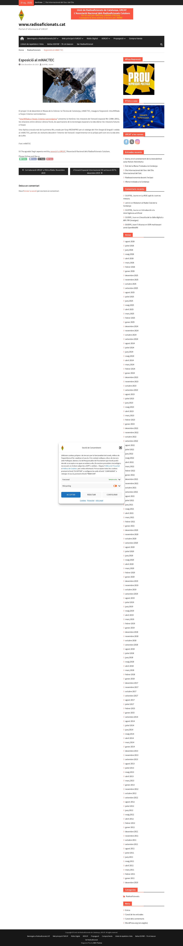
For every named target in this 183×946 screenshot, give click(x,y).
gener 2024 (130, 373)
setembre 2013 (131, 759)
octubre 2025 (130, 284)
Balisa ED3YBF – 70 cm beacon (60, 44)
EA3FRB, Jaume (47, 64)
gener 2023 (130, 424)
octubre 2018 (130, 640)
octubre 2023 (130, 385)
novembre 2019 (131, 585)
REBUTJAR (91, 494)
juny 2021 (129, 504)
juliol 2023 (129, 398)
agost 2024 (130, 343)
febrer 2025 (130, 318)
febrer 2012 (130, 823)
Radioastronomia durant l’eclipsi (139, 177)
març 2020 (129, 568)
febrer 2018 (130, 674)
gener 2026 (130, 271)
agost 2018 (130, 649)
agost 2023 (130, 394)
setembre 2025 (131, 288)
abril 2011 (129, 865)
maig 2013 (129, 772)
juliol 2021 (129, 500)
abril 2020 (129, 564)
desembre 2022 (131, 428)
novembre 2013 (131, 755)
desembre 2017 (131, 683)
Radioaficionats (132, 896)
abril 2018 (129, 666)
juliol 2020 (129, 551)
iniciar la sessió (30, 191)
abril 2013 (129, 776)
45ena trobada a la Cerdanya (137, 181)
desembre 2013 (131, 751)
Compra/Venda (135, 38)
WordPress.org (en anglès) (136, 923)
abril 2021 (129, 513)
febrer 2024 (130, 368)
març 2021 (129, 517)
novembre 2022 (131, 432)
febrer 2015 (130, 708)
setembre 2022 (131, 441)
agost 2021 (130, 496)
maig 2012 (129, 814)
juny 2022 (129, 453)
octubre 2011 (130, 840)
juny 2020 (129, 555)
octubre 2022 (130, 436)
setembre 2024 (131, 339)
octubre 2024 (130, 335)
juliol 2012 (129, 806)
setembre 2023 (131, 390)
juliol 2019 (129, 602)
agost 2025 (130, 292)
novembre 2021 (131, 483)
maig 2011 (129, 861)
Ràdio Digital (92, 38)
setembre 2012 (131, 797)
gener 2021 (130, 526)
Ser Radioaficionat (85, 44)
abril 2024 (129, 360)
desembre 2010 (131, 882)
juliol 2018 (129, 653)
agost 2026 (130, 241)
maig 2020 (129, 560)
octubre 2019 (130, 589)
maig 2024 (129, 356)
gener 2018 (130, 678)
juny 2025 (129, 301)
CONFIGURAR (112, 494)
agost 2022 (130, 445)
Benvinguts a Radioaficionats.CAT (41, 38)
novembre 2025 (131, 279)
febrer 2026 (130, 267)
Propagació (118, 38)
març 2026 (129, 262)
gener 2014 (130, 746)
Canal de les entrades (134, 914)
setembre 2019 (131, 593)
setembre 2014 (131, 717)
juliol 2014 (129, 725)
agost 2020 (130, 547)
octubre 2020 (130, 538)
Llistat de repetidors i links (32, 44)
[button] (120, 447)
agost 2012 (130, 802)
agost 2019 (130, 598)
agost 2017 (130, 700)
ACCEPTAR (71, 494)
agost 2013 (130, 763)
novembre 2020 (131, 534)
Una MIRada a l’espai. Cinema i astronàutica (38, 119)
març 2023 (129, 415)
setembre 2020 (131, 543)
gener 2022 (130, 475)
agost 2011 (130, 848)
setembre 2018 (131, 644)
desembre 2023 (131, 377)
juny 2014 (129, 729)
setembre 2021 (131, 492)
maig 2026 (129, 254)
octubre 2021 (130, 487)
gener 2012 (130, 827)
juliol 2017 (129, 704)
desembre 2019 (131, 581)
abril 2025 (129, 309)
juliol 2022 (129, 449)
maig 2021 (129, 509)
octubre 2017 (130, 691)
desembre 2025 (131, 275)
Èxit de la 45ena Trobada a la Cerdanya (141, 166)
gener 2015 (130, 712)
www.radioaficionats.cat (42, 24)
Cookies (83, 500)
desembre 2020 (131, 530)
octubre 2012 (130, 793)
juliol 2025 (129, 296)
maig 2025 (129, 305)
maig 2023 (129, 407)
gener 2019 (130, 627)
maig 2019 (129, 610)
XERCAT (105, 38)
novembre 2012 (131, 789)
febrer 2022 (130, 470)
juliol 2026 (129, 245)
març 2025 (129, 313)
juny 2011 (129, 857)
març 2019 (129, 619)
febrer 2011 (130, 874)
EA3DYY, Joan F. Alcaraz (135, 224)
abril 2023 (129, 411)
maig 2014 (129, 734)
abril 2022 (129, 462)
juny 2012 (129, 810)
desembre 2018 (131, 632)
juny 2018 (129, 657)
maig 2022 (129, 458)
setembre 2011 (131, 844)
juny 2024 (129, 352)
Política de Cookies (70, 468)
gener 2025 (130, 322)
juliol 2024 (129, 347)
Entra (127, 910)
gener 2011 (130, 878)
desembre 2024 (131, 326)
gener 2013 (130, 785)
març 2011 (129, 869)
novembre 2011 (131, 835)
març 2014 (129, 742)
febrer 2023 (130, 419)
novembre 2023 (131, 381)
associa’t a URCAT (57, 151)
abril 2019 (129, 615)
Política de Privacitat (112, 466)
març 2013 (129, 780)
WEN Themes (97, 943)
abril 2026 (129, 258)
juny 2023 (129, 402)
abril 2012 (129, 819)
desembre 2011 (131, 831)
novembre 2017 (131, 687)
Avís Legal (99, 500)
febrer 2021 (130, 521)
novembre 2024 (131, 330)
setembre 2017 (131, 695)
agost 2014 (130, 721)
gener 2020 (130, 577)
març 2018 (129, 670)
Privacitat (90, 500)
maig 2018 (129, 661)
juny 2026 (129, 250)
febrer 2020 (130, 572)
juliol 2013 (129, 768)
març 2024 (129, 364)
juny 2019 (129, 606)
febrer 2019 (130, 623)
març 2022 (129, 466)
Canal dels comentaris (134, 918)
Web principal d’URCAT (71, 38)
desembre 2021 (131, 479)
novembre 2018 (131, 636)
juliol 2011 (129, 852)
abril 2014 (129, 738)
